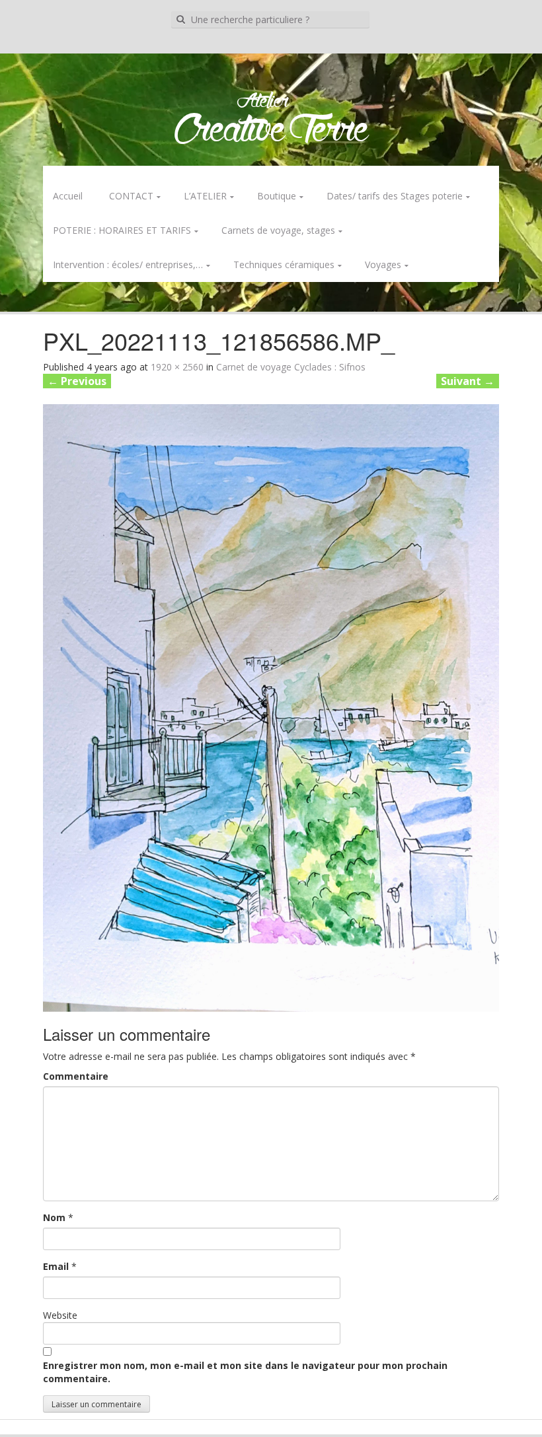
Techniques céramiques (283, 264)
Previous (77, 381)
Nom (54, 1217)
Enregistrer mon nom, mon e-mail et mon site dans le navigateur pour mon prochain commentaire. (245, 1372)
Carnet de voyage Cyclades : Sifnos (291, 367)
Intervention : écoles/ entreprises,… (128, 264)
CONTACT (131, 196)
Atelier (263, 102)
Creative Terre (271, 131)
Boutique (276, 196)
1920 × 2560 (177, 367)
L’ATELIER (205, 196)
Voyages (383, 264)
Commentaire (75, 1076)
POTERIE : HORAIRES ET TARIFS (122, 230)
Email (56, 1266)
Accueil (68, 196)
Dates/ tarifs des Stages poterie (395, 196)
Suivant (467, 381)
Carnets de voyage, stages (278, 230)
